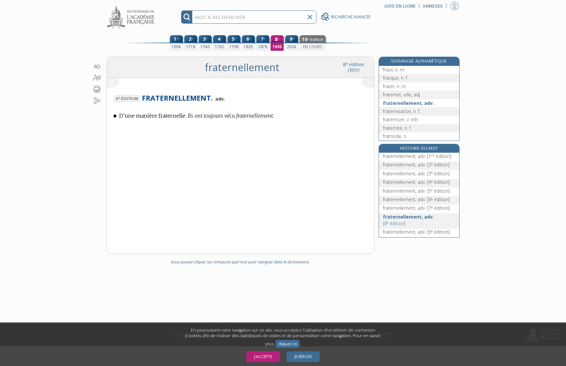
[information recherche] (187, 17)
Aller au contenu (131, 5)
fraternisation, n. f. (402, 111)
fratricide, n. (395, 136)
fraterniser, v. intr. (401, 119)
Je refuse (303, 356)
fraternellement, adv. (408, 103)
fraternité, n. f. (397, 128)
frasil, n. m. (394, 70)
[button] (97, 66)
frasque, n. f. (395, 78)
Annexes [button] (433, 6)
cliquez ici (287, 344)
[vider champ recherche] (309, 17)
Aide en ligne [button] (400, 6)
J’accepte (263, 356)
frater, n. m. (395, 86)
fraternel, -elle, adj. (402, 94)
